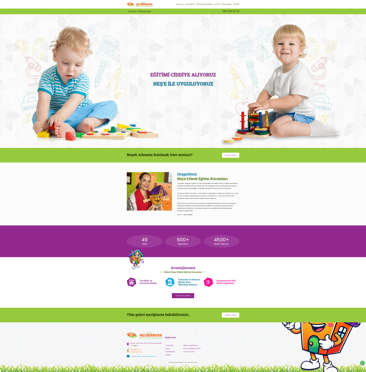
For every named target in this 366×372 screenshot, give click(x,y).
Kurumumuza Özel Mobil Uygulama (226, 281)
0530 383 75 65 (136, 352)
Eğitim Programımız (191, 345)
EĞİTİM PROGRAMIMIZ (204, 4)
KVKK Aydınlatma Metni (192, 348)
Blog (167, 348)
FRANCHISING (227, 4)
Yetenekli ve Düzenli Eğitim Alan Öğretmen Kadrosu (189, 282)
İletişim (168, 355)
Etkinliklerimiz (170, 352)
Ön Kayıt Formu (230, 155)
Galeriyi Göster (230, 315)
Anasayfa (169, 345)
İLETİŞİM (236, 4)
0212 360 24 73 (230, 11)
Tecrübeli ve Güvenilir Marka (148, 281)
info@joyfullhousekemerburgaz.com (144, 356)
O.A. (196, 362)
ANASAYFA (179, 4)
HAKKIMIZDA (190, 4)
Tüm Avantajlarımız (183, 296)
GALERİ (217, 4)
